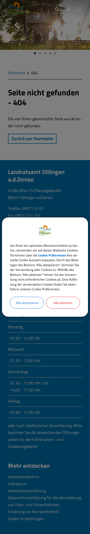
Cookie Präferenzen (52, 255)
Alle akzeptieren (27, 302)
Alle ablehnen (63, 302)
